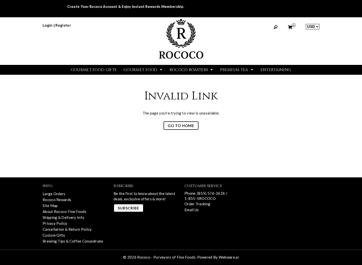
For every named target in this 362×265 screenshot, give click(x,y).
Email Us (191, 210)
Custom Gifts (54, 235)
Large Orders (54, 193)
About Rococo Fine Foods (64, 211)
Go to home (181, 125)
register (63, 25)
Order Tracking (197, 204)
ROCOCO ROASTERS (189, 70)
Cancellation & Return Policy (67, 229)
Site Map (50, 205)
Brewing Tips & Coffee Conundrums (73, 241)
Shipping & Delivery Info (63, 217)
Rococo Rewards (57, 199)
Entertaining (276, 70)
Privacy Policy (55, 223)
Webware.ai (229, 257)
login (48, 25)
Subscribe (128, 208)
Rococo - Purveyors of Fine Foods (166, 257)
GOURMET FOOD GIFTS (93, 70)
